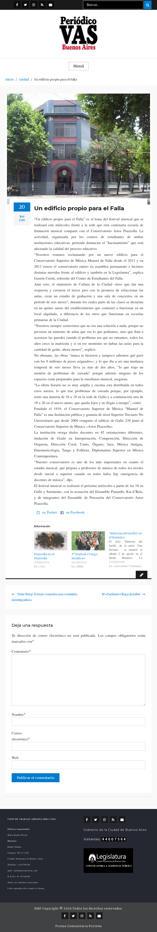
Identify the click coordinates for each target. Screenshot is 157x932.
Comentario (21, 651)
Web (15, 757)
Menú (78, 66)
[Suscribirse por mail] (50, 4)
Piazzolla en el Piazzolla (44, 556)
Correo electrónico (21, 736)
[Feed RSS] (42, 4)
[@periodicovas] (17, 4)
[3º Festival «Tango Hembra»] (88, 540)
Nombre (19, 714)
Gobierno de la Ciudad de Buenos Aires (115, 830)
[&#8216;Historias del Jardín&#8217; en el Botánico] (127, 549)
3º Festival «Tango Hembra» (85, 556)
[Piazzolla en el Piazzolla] (50, 540)
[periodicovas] (33, 4)
